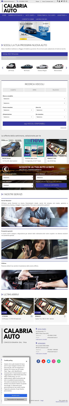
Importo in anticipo (9, 174)
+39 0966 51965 (23, 1)
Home (4, 15)
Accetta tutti (15, 395)
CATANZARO (41, 343)
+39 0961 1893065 (52, 349)
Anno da (38, 107)
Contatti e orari (28, 19)
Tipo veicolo (6, 181)
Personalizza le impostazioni (15, 399)
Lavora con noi (41, 19)
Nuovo (56, 90)
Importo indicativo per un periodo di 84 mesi (48, 181)
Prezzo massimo (8, 107)
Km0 (34, 90)
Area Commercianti (47, 1)
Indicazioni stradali (41, 339)
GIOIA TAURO (42, 329)
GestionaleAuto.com (62, 401)
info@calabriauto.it (8, 1)
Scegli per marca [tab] (9, 58)
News (37, 1)
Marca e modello (8, 96)
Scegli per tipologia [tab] (10, 54)
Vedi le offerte (51, 185)
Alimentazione (7, 114)
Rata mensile (40, 174)
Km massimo (39, 114)
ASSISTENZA (62, 15)
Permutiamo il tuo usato (46, 15)
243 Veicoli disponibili (34, 124)
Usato (13, 90)
